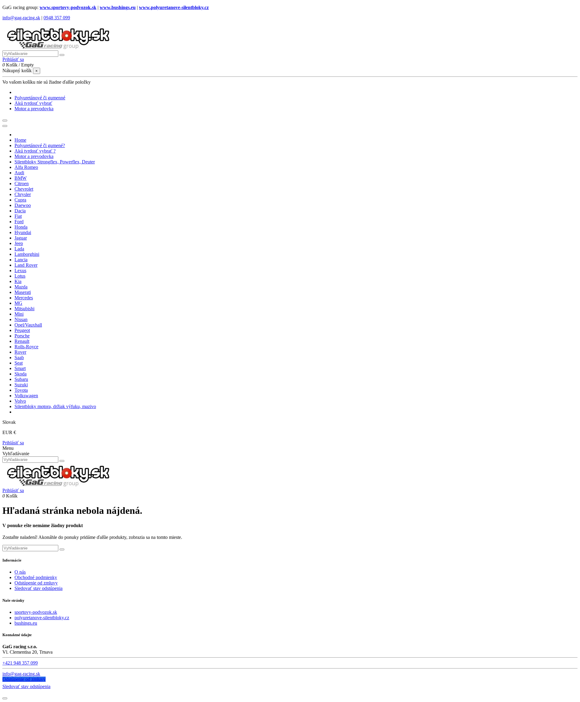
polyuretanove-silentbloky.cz (41, 617)
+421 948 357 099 (20, 662)
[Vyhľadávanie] (62, 55)
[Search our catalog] (62, 461)
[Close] (4, 126)
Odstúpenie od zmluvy (36, 582)
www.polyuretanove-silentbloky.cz (174, 7)
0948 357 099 (57, 17)
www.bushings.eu (118, 7)
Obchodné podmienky (35, 577)
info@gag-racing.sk (21, 17)
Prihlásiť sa (13, 442)
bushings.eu (25, 623)
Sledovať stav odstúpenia (38, 588)
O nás (20, 572)
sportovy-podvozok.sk (35, 612)
